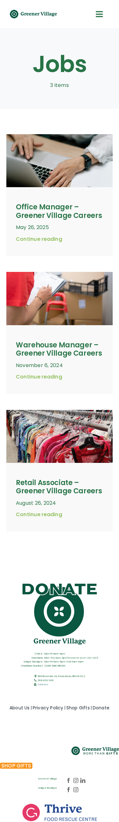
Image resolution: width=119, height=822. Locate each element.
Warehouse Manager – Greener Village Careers (59, 349)
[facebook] (68, 780)
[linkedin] (82, 780)
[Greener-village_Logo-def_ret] (33, 12)
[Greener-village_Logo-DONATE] (59, 583)
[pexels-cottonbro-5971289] (59, 136)
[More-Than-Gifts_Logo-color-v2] (95, 749)
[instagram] (75, 780)
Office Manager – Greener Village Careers (59, 211)
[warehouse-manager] (59, 274)
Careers (43, 684)
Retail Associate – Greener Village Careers (59, 487)
